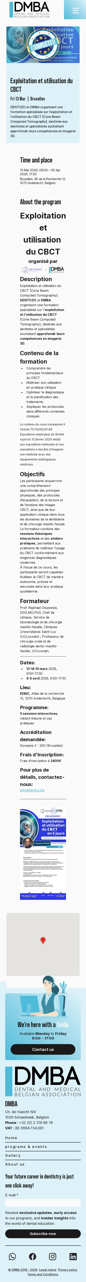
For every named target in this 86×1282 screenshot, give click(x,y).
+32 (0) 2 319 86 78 (29, 1123)
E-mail (11, 1195)
